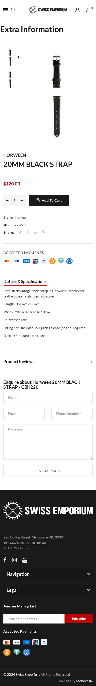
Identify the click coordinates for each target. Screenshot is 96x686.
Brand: (8, 217)
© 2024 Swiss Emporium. (21, 674)
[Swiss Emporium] (48, 10)
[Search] (13, 10)
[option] (11, 58)
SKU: (6, 225)
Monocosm (84, 681)
